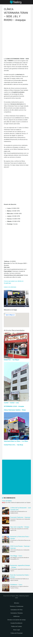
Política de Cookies (16, 626)
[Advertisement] (16, 40)
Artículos (16, 603)
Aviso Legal (16, 630)
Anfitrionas (16, 616)
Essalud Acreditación (16, 623)
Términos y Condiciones (16, 606)
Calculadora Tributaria (16, 613)
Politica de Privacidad (16, 633)
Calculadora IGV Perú (16, 609)
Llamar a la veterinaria (10, 287)
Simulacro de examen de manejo (16, 620)
